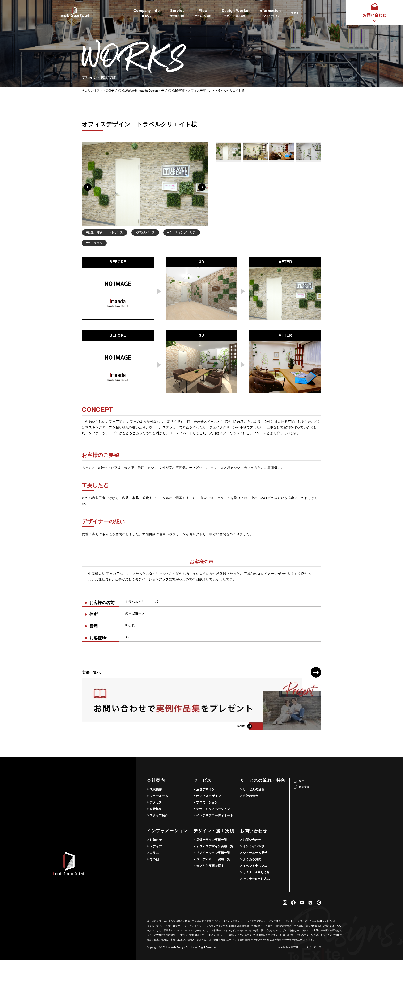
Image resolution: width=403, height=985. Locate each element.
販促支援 (304, 786)
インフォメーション (167, 830)
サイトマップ (313, 947)
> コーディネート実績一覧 (212, 859)
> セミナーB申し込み (255, 878)
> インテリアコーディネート (213, 815)
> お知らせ (154, 839)
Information (270, 13)
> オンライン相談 (252, 846)
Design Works (235, 13)
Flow (203, 13)
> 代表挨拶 (154, 789)
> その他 (153, 859)
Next (202, 187)
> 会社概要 (154, 808)
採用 (301, 781)
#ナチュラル (94, 242)
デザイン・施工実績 (214, 830)
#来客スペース (145, 232)
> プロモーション (206, 802)
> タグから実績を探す (209, 865)
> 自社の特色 (249, 795)
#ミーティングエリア (181, 232)
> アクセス (154, 802)
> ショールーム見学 (254, 852)
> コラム (153, 852)
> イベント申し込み (254, 865)
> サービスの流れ (252, 789)
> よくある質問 (251, 859)
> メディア (154, 846)
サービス (203, 780)
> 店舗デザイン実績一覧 (210, 839)
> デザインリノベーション (212, 808)
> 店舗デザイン (204, 789)
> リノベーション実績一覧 (212, 852)
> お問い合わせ (251, 839)
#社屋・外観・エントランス (104, 232)
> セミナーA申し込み (255, 872)
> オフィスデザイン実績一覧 (213, 846)
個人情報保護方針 (288, 947)
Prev (88, 187)
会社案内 (156, 780)
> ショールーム (157, 795)
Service (177, 13)
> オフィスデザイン (207, 795)
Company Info (146, 13)
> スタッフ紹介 (157, 815)
